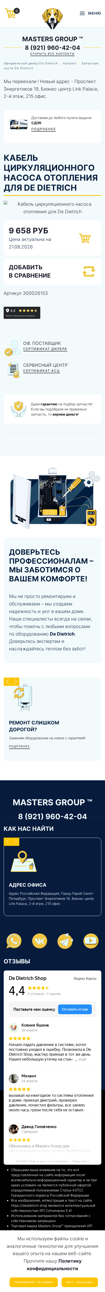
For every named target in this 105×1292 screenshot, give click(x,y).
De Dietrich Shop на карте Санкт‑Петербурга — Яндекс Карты (52, 1161)
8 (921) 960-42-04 (52, 47)
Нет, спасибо (80, 1282)
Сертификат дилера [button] (45, 349)
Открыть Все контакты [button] (52, 53)
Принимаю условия (34, 1282)
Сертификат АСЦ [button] (41, 371)
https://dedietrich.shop (29, 1205)
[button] (90, 13)
